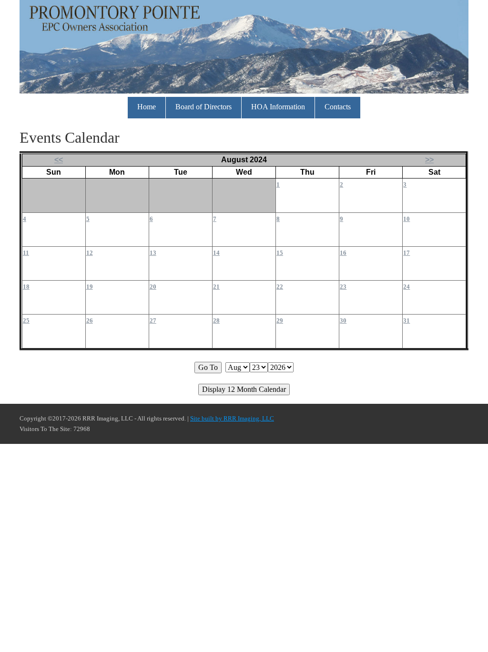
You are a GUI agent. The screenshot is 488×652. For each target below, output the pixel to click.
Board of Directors (203, 107)
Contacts (338, 107)
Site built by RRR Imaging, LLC (232, 418)
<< (58, 160)
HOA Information (278, 107)
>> (429, 160)
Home (146, 107)
